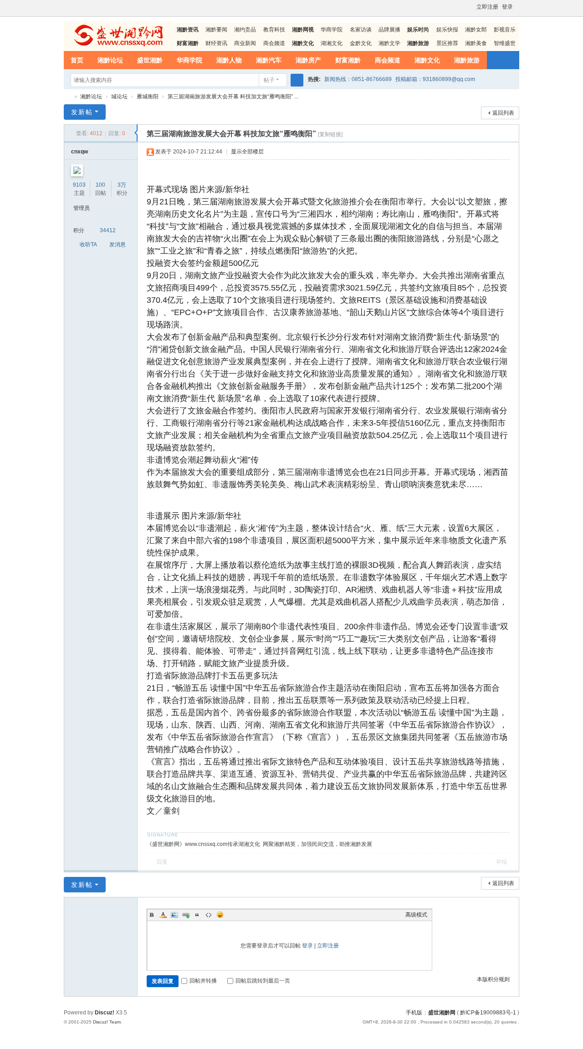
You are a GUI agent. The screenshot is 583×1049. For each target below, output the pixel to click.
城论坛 (119, 96)
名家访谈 (361, 29)
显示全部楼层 (247, 151)
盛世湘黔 (150, 60)
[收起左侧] (136, 133)
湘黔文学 (389, 43)
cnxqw (79, 151)
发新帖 (82, 112)
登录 (507, 7)
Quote (197, 914)
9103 (79, 185)
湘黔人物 (229, 60)
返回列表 (503, 113)
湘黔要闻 (216, 29)
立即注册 (487, 7)
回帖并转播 (203, 981)
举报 (501, 862)
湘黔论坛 (110, 60)
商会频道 (274, 43)
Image (174, 914)
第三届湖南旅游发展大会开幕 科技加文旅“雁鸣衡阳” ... (233, 96)
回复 (162, 862)
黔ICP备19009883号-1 (488, 1012)
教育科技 (274, 29)
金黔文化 (361, 43)
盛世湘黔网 (67, 96)
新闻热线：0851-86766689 (358, 79)
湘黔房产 (308, 60)
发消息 (117, 244)
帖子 (269, 80)
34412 (108, 230)
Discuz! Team (107, 1021)
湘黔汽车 (268, 60)
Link (185, 914)
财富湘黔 (348, 60)
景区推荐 (447, 43)
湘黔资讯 (188, 29)
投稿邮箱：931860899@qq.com (435, 79)
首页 (77, 60)
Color (163, 914)
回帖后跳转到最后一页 (262, 981)
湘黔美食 (476, 43)
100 (100, 185)
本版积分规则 (493, 979)
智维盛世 (505, 43)
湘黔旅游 (467, 60)
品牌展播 (389, 29)
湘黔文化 (427, 60)
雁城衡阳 (148, 96)
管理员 (81, 208)
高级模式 (416, 915)
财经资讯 (216, 43)
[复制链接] (330, 134)
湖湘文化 (332, 43)
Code (208, 914)
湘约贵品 (245, 29)
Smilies (220, 914)
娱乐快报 (447, 29)
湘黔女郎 (476, 29)
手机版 (414, 1012)
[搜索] (297, 80)
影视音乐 (505, 29)
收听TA (88, 244)
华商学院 (332, 29)
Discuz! (104, 1012)
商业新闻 (245, 43)
